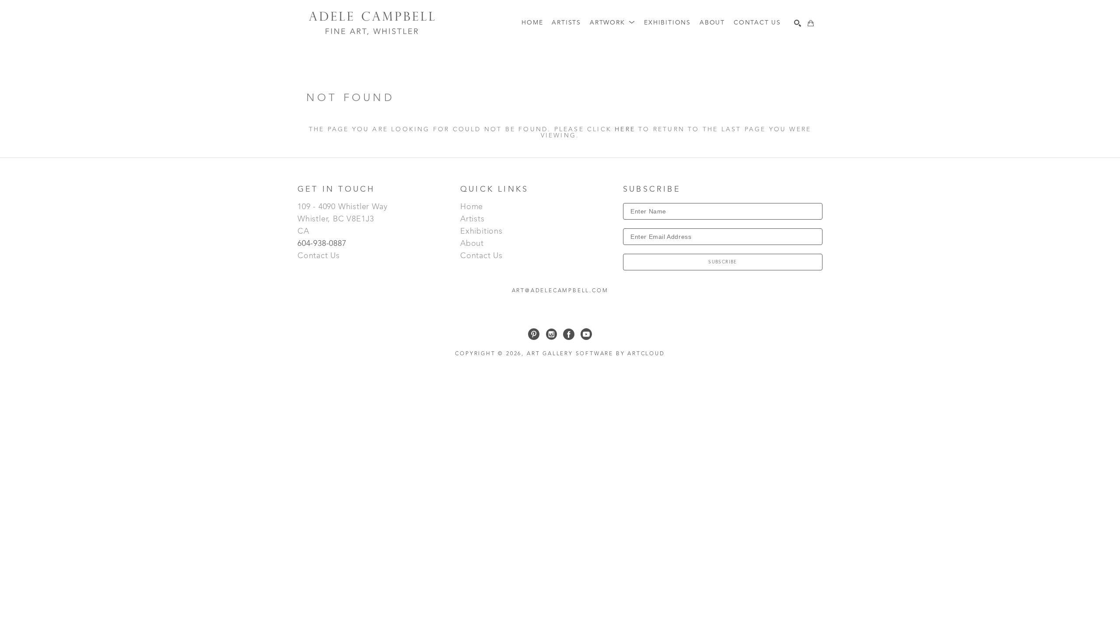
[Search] (797, 23)
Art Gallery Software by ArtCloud (596, 354)
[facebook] (568, 334)
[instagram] (551, 334)
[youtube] (586, 334)
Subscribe (722, 262)
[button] (612, 23)
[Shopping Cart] (811, 23)
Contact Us (319, 256)
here (625, 129)
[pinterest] (533, 334)
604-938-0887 (323, 244)
